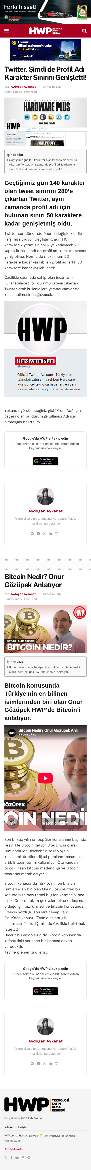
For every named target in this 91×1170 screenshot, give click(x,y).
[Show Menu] (6, 31)
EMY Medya (35, 1118)
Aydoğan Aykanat (23, 86)
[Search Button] (84, 31)
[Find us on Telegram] (28, 1157)
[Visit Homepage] (45, 30)
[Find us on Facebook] (11, 1157)
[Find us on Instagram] (23, 1157)
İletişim (22, 1127)
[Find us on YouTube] (17, 1157)
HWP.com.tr (11, 1135)
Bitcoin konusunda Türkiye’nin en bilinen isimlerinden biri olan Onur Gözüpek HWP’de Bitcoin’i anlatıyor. (45, 669)
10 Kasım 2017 (52, 86)
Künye (8, 1127)
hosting (23, 1135)
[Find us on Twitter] (6, 1157)
